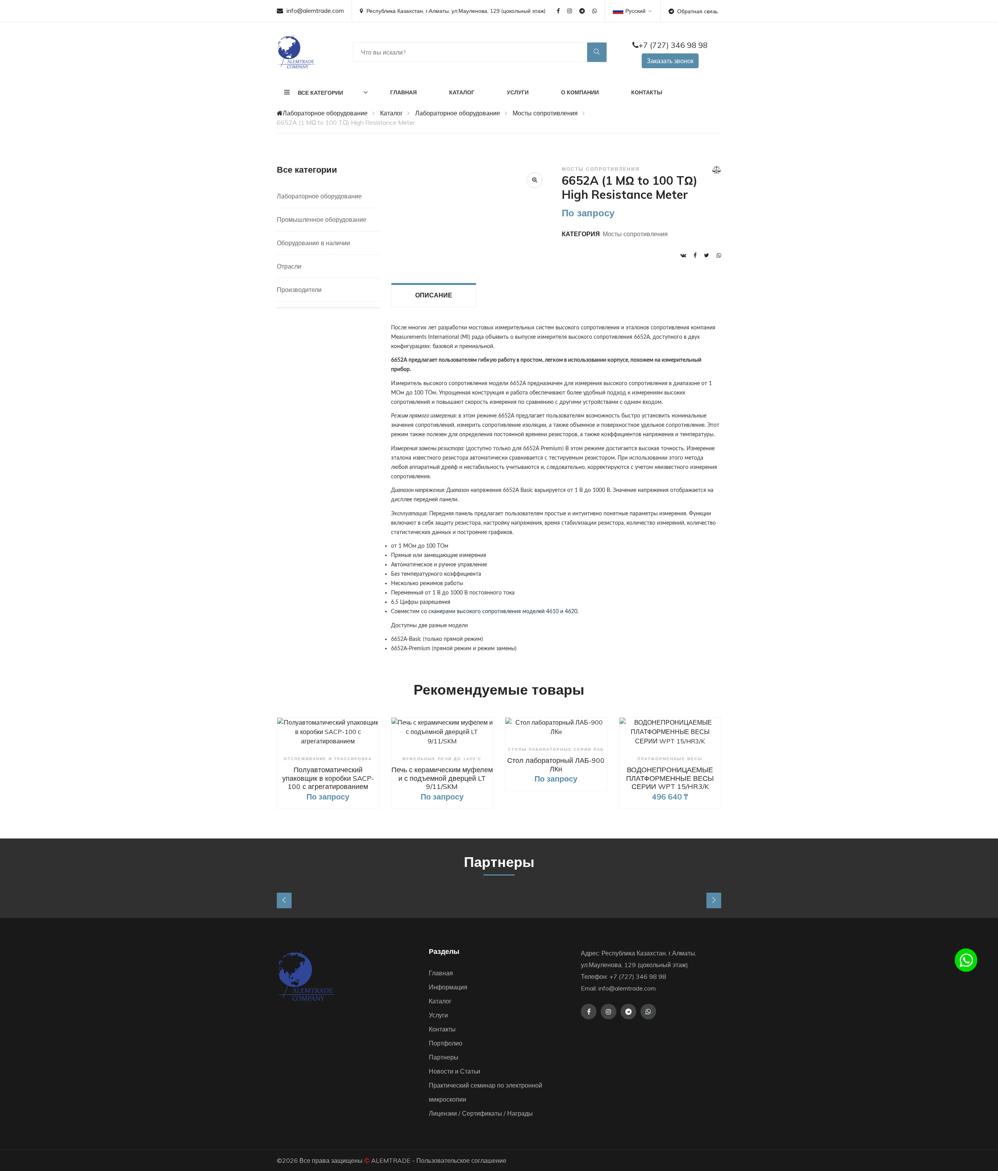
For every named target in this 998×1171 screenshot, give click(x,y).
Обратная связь (697, 11)
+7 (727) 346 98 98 (673, 45)
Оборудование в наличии (313, 243)
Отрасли (289, 266)
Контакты (646, 92)
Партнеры (443, 1057)
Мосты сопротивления (545, 113)
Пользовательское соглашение (461, 1160)
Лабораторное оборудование (325, 113)
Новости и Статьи (454, 1071)
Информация (448, 987)
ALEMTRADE (391, 1160)
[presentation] (284, 900)
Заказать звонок (670, 61)
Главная (403, 92)
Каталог (461, 92)
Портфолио (445, 1043)
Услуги (518, 92)
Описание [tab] (433, 295)
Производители (299, 290)
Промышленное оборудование (321, 219)
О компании (580, 92)
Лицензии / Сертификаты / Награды (481, 1113)
